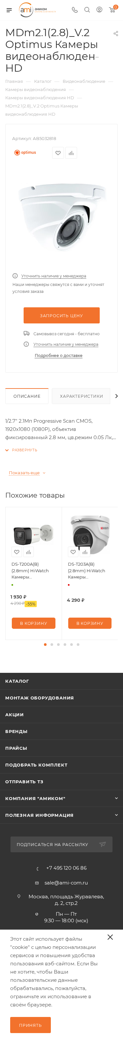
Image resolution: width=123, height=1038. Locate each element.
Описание (26, 396)
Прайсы (16, 748)
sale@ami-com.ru (66, 883)
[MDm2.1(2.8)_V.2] (61, 217)
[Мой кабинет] (99, 10)
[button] (45, 644)
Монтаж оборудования (39, 697)
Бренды (16, 731)
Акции (14, 714)
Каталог (17, 681)
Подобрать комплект (36, 764)
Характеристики (81, 396)
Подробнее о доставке (59, 355)
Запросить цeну (61, 315)
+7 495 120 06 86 (66, 868)
